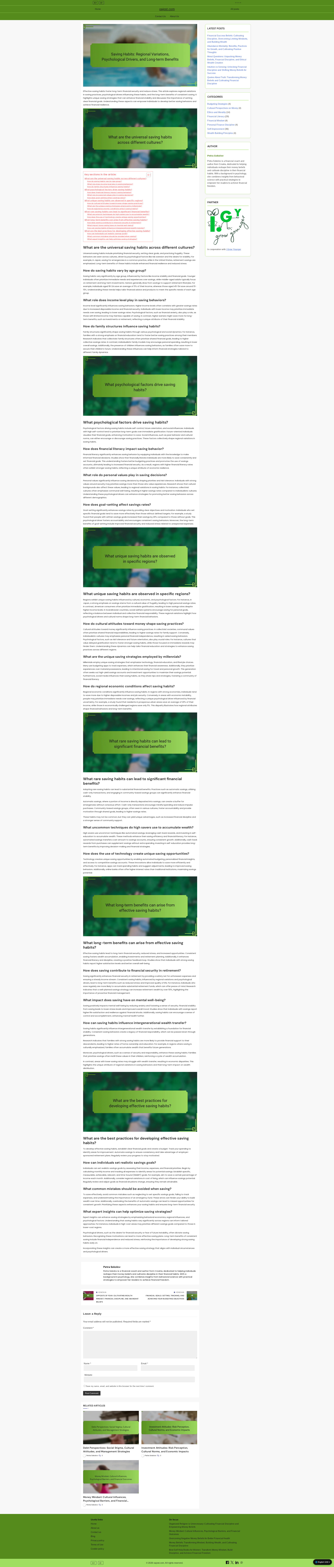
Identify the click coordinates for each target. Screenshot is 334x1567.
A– (101, 2)
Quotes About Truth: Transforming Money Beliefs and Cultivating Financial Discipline (226, 80)
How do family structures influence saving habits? (108, 187)
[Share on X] (232, 1563)
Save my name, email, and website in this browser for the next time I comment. (120, 1386)
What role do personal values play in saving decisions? (110, 195)
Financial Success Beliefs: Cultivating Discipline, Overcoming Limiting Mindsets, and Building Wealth (227, 39)
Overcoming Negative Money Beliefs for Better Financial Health (199, 1538)
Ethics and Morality (216, 112)
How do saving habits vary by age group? (104, 181)
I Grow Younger (233, 249)
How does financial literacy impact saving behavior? (109, 192)
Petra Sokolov (111, 1267)
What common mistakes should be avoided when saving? (111, 236)
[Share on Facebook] (227, 1563)
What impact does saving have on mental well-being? (110, 225)
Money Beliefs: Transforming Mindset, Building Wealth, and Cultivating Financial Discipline (203, 1544)
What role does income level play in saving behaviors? (110, 184)
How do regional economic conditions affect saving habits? (112, 209)
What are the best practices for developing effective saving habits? (117, 231)
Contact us (96, 1532)
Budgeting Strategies (217, 104)
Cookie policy (97, 1549)
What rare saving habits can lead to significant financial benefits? (117, 211)
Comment (88, 1328)
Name (87, 1363)
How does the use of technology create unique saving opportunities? (116, 217)
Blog (93, 1536)
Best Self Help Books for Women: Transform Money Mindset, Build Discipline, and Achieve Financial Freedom (201, 1551)
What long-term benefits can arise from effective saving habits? (116, 220)
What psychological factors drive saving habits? (108, 189)
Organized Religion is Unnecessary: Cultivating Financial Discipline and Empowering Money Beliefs (204, 1525)
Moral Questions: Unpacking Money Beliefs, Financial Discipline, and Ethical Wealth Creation (226, 59)
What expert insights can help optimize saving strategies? (112, 239)
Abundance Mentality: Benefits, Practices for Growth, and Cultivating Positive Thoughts (227, 49)
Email (144, 1363)
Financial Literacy (215, 116)
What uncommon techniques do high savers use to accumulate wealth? (118, 214)
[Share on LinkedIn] (237, 1563)
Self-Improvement (215, 129)
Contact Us (160, 16)
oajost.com (167, 9)
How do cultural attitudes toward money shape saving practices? (115, 203)
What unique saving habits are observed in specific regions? (114, 200)
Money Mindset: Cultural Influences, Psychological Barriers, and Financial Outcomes (105, 1500)
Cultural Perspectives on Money (222, 108)
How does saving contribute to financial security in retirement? (114, 223)
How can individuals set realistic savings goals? (107, 233)
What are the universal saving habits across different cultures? (115, 178)
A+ (95, 2)
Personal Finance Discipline (221, 125)
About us (95, 1528)
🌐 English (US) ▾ (322, 1562)
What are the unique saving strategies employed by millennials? (114, 206)
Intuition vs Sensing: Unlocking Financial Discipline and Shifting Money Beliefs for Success (227, 70)
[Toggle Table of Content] (147, 175)
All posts (235, 9)
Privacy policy (97, 1540)
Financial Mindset (215, 121)
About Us (174, 16)
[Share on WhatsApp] (241, 1563)
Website (88, 1375)
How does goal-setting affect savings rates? (106, 198)
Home (98, 9)
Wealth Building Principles (220, 133)
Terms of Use (97, 1545)
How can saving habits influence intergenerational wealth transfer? (116, 228)
